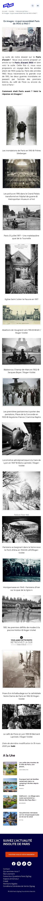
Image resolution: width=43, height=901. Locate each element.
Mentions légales (10, 884)
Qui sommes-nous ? (11, 871)
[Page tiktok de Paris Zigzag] (24, 864)
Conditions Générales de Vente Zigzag (19, 886)
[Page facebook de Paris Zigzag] (14, 864)
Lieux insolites (23, 769)
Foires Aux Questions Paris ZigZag (17, 876)
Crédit (5, 881)
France (21, 788)
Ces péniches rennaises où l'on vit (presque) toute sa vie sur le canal (29, 815)
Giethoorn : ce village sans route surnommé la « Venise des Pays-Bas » (29, 798)
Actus (21, 820)
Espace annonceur (11, 879)
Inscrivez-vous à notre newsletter (22, 854)
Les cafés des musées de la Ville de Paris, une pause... (29, 765)
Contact (6, 869)
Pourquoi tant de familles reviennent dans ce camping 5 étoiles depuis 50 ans (29, 782)
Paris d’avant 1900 (24, 62)
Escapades (22, 803)
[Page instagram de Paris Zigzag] (19, 864)
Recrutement (9, 874)
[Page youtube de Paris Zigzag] (29, 864)
